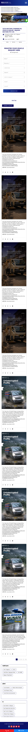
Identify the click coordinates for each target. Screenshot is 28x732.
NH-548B (20, 672)
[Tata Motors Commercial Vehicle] (6, 3)
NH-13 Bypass (7, 669)
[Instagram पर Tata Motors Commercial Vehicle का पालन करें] (14, 727)
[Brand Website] (19, 727)
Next (23, 659)
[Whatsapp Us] (26, 20)
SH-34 (14, 669)
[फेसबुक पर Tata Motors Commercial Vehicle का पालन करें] (9, 727)
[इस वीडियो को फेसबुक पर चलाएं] (14, 130)
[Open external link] (21, 18)
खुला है (18, 39)
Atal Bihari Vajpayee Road (9, 672)
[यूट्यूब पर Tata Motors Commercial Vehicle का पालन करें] (16, 727)
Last (26, 659)
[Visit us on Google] (12, 727)
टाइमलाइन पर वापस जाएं (7, 105)
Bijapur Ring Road (8, 675)
